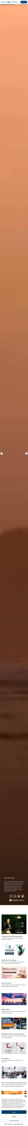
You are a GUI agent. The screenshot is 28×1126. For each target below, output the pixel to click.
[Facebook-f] (10, 896)
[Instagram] (14, 896)
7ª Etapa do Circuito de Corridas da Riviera (12, 936)
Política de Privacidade (18, 1124)
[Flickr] (22, 896)
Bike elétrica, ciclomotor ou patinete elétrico (13, 1034)
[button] (25, 1096)
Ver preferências (14, 1120)
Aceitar (14, 1112)
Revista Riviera (5, 1058)
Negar (14, 1116)
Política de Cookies (8, 1124)
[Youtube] (18, 896)
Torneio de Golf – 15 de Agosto (9, 960)
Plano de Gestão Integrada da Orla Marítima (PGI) (14, 1083)
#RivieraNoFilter (6, 1009)
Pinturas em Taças (6, 983)
